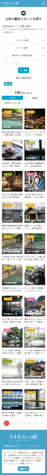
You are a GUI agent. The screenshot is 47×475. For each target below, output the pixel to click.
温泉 (7, 84)
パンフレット (34, 446)
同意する (23, 468)
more (4, 110)
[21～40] (42, 423)
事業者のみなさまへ (12, 446)
